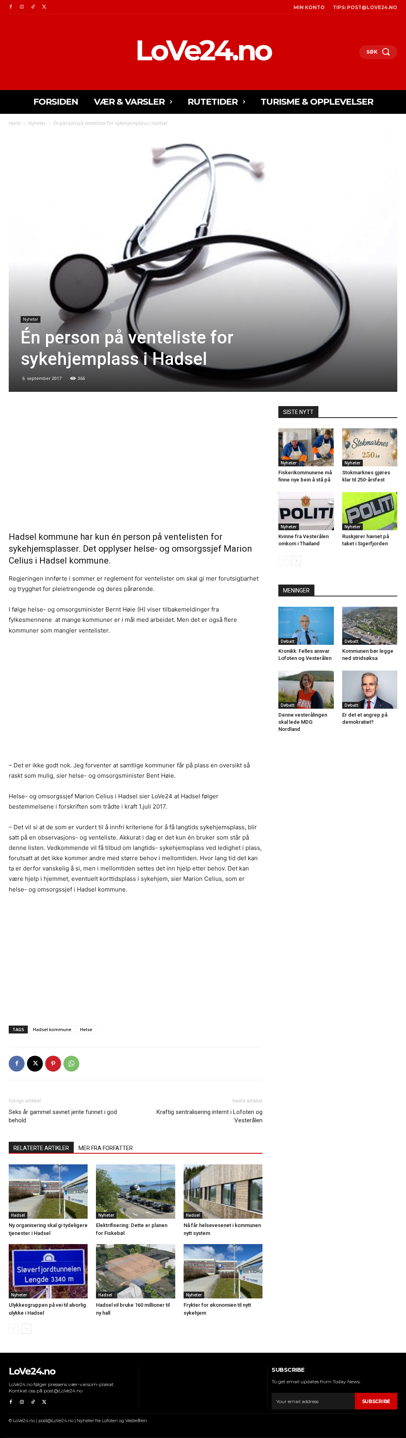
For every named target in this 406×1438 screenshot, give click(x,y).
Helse (86, 1029)
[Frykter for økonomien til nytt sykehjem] (223, 1271)
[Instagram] (21, 7)
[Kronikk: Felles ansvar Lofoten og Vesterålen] (306, 626)
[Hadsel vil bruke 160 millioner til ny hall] (135, 1271)
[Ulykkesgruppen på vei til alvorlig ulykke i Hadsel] (48, 1271)
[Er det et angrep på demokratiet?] (370, 690)
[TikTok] (32, 7)
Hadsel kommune (52, 1029)
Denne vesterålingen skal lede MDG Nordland (302, 722)
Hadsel (18, 1215)
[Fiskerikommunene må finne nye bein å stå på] (306, 447)
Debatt (288, 641)
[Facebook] (10, 7)
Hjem (15, 123)
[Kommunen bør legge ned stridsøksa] (370, 626)
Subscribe (376, 1401)
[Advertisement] (135, 464)
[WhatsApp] (71, 1064)
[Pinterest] (53, 1064)
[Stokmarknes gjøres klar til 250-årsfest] (370, 447)
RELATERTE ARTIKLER (41, 1148)
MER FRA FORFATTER (106, 1148)
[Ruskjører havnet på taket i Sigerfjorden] (370, 511)
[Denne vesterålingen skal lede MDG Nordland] (306, 690)
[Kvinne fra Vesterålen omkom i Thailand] (306, 511)
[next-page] (26, 1329)
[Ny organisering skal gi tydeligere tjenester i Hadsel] (48, 1191)
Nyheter (37, 123)
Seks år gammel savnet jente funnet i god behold (63, 1116)
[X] (44, 7)
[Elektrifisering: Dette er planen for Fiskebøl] (135, 1191)
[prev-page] (14, 1329)
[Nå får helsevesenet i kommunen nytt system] (223, 1191)
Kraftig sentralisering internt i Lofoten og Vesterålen (209, 1116)
